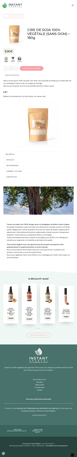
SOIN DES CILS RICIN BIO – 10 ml (66, 311)
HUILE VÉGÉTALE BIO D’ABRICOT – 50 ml (11, 312)
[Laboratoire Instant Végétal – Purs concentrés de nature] (12, 5)
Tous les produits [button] (14, 16)
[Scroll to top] (72, 455)
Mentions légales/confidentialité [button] (17, 430)
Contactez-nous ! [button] (39, 415)
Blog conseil (39, 385)
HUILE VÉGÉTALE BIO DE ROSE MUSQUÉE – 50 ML (29, 311)
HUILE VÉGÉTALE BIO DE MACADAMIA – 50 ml (48, 312)
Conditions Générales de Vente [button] (37, 431)
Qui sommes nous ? (39, 379)
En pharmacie (39, 387)
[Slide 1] (37, 328)
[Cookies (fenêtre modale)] (3, 454)
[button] (72, 5)
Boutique (39, 382)
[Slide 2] (39, 328)
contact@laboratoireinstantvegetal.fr (56, 446)
